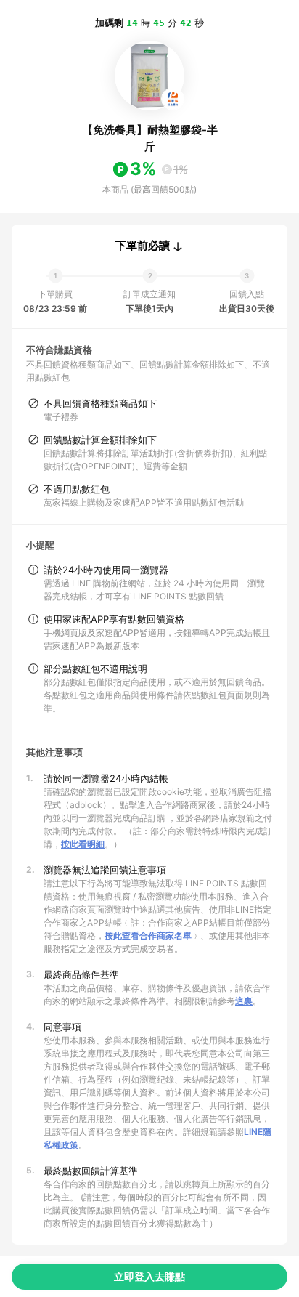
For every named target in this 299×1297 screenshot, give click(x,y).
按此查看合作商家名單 (148, 935)
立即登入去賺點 (149, 1276)
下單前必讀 (142, 245)
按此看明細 (83, 844)
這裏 (244, 1000)
